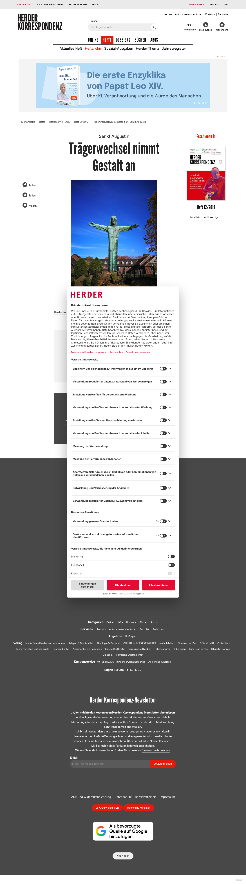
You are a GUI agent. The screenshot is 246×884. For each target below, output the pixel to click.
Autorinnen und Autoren (188, 14)
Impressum (167, 797)
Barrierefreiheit (145, 797)
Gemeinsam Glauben (139, 649)
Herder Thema (147, 48)
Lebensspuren (163, 649)
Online (93, 40)
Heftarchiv (93, 48)
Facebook (135, 670)
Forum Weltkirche (115, 649)
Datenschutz (123, 797)
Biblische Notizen (220, 649)
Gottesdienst (224, 643)
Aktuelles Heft (71, 48)
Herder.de (23, 4)
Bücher (140, 40)
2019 (67, 121)
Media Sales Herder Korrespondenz (45, 643)
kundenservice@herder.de (130, 661)
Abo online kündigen (159, 661)
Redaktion (223, 14)
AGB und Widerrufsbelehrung (91, 797)
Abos (154, 40)
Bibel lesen (180, 649)
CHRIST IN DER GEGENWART (139, 643)
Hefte (107, 40)
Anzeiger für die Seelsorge (87, 649)
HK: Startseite (27, 121)
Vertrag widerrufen (107, 807)
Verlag (214, 4)
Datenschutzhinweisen (156, 750)
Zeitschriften (195, 4)
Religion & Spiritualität (84, 4)
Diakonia (108, 654)
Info (226, 4)
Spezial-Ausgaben (118, 48)
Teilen (32, 185)
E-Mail (73, 758)
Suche (94, 21)
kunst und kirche (198, 649)
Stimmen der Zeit (187, 643)
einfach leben (167, 643)
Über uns (167, 14)
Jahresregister (174, 48)
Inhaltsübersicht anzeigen (205, 217)
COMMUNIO (207, 643)
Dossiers (123, 40)
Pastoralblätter (61, 649)
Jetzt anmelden (163, 763)
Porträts (210, 14)
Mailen (33, 206)
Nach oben (123, 856)
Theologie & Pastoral (49, 4)
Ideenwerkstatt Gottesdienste (32, 649)
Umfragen (130, 636)
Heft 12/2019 (81, 121)
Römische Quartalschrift (129, 654)
